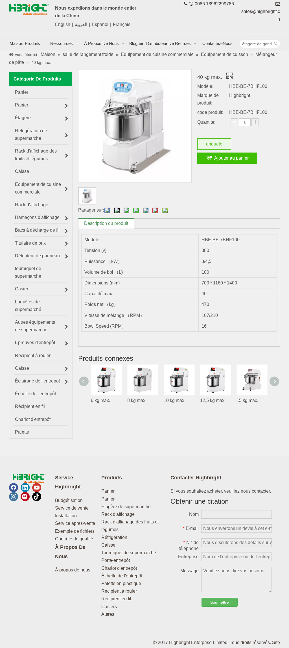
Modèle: (205, 86)
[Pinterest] (25, 496)
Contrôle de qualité (74, 538)
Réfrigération (114, 537)
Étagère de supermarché (126, 506)
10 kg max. (174, 400)
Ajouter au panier (231, 158)
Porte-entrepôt (115, 560)
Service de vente (72, 508)
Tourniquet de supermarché (128, 552)
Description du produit (106, 223)
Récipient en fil (116, 598)
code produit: (210, 112)
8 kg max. (136, 400)
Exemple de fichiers (75, 531)
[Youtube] (36, 487)
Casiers (109, 606)
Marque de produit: (208, 99)
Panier (108, 491)
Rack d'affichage (118, 514)
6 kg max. (100, 400)
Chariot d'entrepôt (119, 568)
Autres (107, 614)
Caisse (108, 545)
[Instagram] (13, 496)
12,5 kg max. (212, 400)
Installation (66, 515)
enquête (214, 144)
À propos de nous (72, 569)
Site (276, 642)
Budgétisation (69, 500)
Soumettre (219, 602)
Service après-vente (75, 523)
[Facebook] (13, 487)
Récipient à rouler (119, 591)
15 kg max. (247, 400)
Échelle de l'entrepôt (121, 575)
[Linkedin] (25, 487)
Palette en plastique (121, 583)
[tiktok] (36, 496)
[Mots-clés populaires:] (276, 43)
